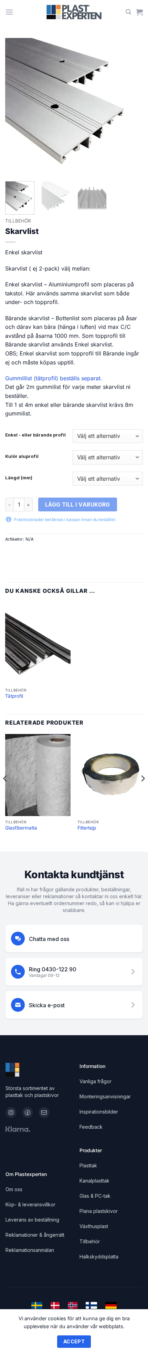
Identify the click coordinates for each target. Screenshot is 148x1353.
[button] (9, 11)
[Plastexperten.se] (36, 1305)
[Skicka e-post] (44, 1112)
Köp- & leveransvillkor (30, 1204)
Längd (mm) (18, 477)
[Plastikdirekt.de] (111, 1305)
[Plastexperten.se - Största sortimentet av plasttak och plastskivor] (74, 12)
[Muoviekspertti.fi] (91, 1305)
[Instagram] (11, 1112)
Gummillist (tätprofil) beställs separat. (53, 378)
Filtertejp (86, 828)
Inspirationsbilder (99, 1112)
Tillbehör (18, 221)
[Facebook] (27, 1112)
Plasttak (88, 1165)
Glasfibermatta (21, 828)
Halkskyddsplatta (99, 1256)
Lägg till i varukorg (77, 504)
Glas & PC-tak (95, 1196)
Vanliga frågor (96, 1081)
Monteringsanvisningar (105, 1096)
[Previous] (16, 107)
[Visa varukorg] (139, 12)
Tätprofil (14, 696)
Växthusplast (94, 1226)
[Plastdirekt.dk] (55, 1305)
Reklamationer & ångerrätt (35, 1235)
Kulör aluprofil (22, 456)
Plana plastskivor (99, 1211)
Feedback (91, 1127)
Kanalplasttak (94, 1181)
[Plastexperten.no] (72, 1305)
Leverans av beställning (32, 1220)
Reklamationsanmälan (30, 1250)
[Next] (131, 107)
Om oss (14, 1189)
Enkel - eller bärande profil (35, 435)
